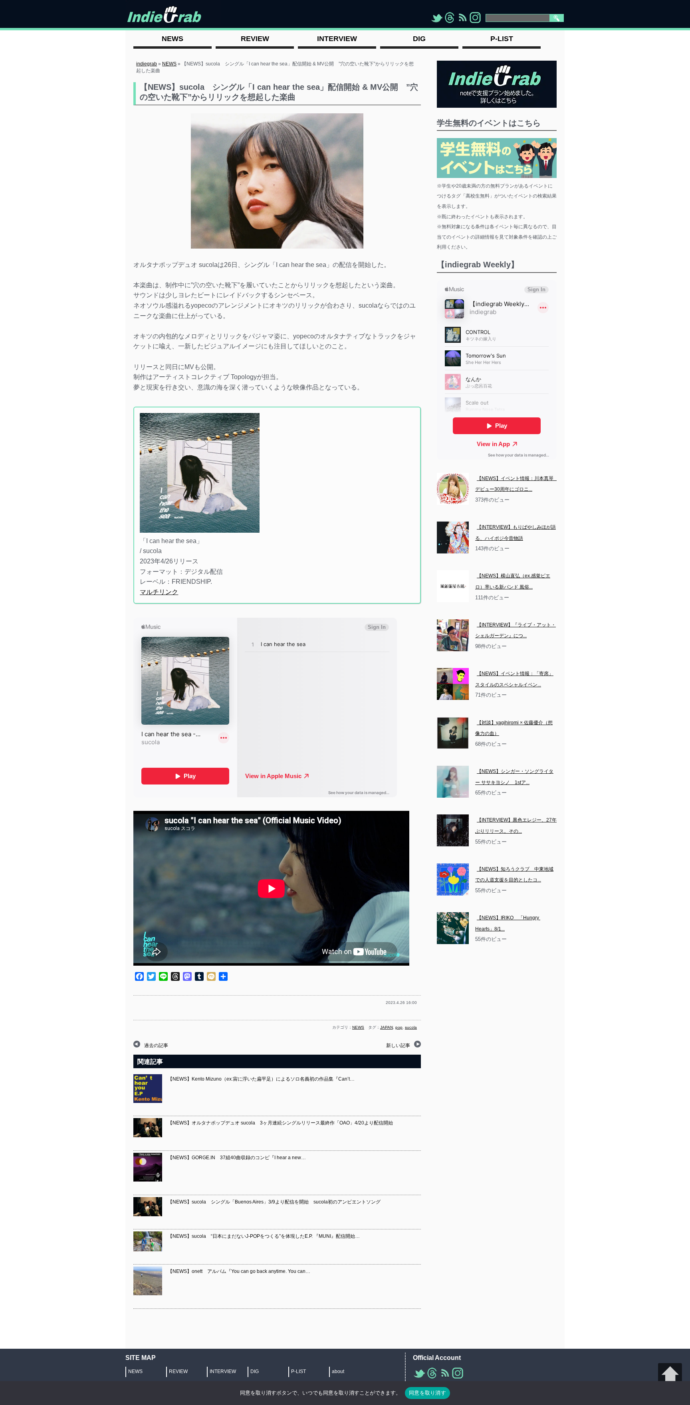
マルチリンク (159, 592)
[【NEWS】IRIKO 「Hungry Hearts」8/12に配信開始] (453, 928)
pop (398, 1027)
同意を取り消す (427, 1392)
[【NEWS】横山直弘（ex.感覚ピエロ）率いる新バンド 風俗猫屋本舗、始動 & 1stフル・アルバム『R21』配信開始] (453, 586)
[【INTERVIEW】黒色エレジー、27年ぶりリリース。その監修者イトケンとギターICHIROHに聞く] (453, 830)
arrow (670, 1375)
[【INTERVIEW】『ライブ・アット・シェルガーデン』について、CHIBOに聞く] (453, 635)
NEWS (169, 64)
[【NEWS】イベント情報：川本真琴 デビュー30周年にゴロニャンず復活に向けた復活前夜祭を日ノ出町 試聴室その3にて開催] (453, 489)
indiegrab (146, 64)
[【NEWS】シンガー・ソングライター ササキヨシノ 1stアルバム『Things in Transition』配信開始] (453, 782)
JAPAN (386, 1027)
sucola (411, 1027)
